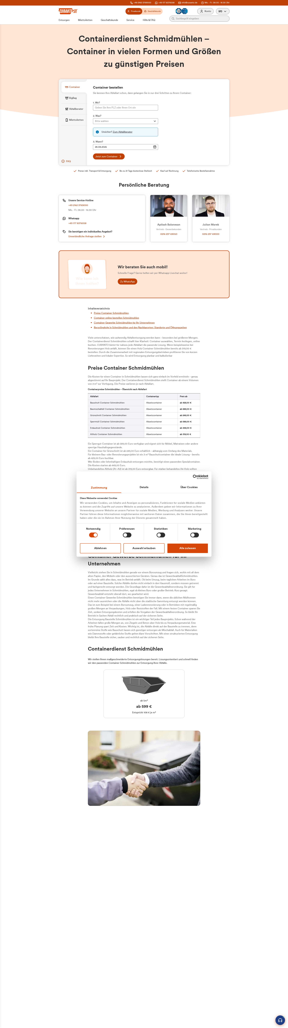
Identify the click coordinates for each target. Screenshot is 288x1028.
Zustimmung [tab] (99, 487)
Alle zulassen (187, 548)
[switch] (127, 535)
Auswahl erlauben (144, 548)
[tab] (74, 87)
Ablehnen (100, 548)
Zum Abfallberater (122, 132)
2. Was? (97, 116)
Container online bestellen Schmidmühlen (116, 318)
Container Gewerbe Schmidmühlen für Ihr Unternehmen (124, 323)
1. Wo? (96, 102)
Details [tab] (144, 487)
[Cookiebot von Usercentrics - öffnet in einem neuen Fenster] (195, 477)
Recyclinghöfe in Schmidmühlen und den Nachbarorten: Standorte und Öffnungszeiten (140, 327)
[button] (223, 11)
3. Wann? (98, 142)
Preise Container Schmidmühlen (111, 313)
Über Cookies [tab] (189, 487)
